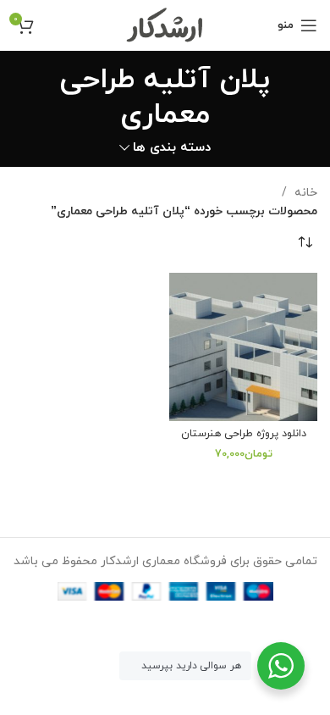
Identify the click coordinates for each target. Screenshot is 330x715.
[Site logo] (165, 24)
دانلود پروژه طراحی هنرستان (243, 433)
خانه (304, 193)
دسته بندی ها (172, 147)
